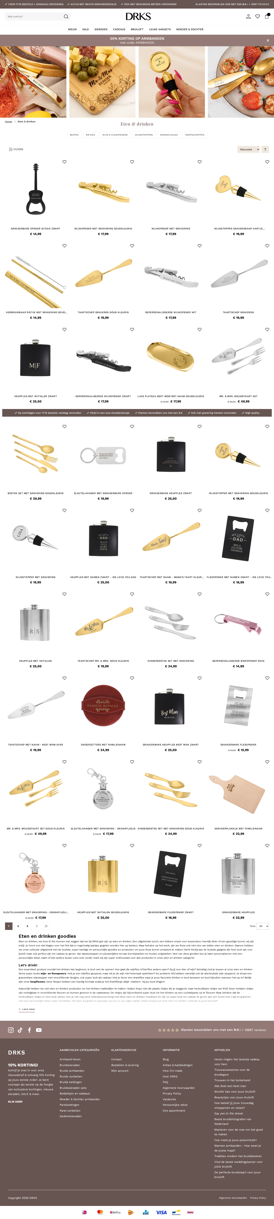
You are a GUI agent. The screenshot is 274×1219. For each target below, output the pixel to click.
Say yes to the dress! (228, 1113)
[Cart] (266, 16)
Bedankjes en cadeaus (75, 1093)
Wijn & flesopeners (115, 135)
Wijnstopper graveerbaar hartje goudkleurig (238, 228)
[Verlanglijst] (257, 16)
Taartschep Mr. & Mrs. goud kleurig (103, 660)
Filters (18, 149)
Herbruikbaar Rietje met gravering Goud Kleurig (35, 312)
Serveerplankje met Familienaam (238, 828)
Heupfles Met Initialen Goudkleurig (103, 912)
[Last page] (46, 926)
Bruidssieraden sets (73, 1088)
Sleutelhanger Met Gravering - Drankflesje (103, 828)
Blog (166, 1059)
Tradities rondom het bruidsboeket (238, 1156)
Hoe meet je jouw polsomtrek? (235, 1140)
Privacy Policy (172, 1093)
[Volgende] (36, 926)
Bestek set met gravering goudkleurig (35, 493)
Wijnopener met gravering (171, 228)
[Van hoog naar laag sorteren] (265, 149)
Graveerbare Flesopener (238, 744)
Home (8, 121)
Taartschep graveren (238, 312)
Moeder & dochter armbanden (80, 1099)
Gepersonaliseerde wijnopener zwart (103, 396)
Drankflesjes (169, 135)
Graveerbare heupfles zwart (171, 493)
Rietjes (90, 135)
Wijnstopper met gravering (36, 577)
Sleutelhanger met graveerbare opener (103, 493)
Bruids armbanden (72, 1070)
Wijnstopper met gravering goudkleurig (238, 493)
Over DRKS (170, 1076)
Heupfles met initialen (35, 660)
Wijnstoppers (144, 135)
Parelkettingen (69, 1105)
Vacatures (169, 1099)
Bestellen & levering (125, 1065)
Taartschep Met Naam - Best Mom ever (35, 744)
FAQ (165, 1082)
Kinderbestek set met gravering (171, 660)
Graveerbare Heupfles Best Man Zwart (171, 744)
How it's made (172, 1070)
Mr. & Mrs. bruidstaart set (238, 396)
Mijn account (119, 1070)
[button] (64, 162)
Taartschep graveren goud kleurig (103, 312)
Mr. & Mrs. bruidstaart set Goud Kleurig (36, 828)
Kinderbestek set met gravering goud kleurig (171, 828)
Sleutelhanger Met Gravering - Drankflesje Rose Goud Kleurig (35, 912)
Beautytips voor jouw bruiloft (234, 1097)
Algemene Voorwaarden (179, 1088)
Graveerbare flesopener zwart (171, 912)
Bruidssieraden (70, 1065)
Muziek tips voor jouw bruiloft (234, 1091)
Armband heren (70, 1059)
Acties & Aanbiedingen (178, 1065)
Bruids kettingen (71, 1082)
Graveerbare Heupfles (238, 912)
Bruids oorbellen (71, 1076)
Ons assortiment (174, 1110)
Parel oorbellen (70, 1110)
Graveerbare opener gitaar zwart (35, 228)
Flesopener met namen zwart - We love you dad (238, 577)
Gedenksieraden (71, 1116)
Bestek (74, 135)
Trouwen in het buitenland (232, 1080)
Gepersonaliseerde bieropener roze (238, 660)
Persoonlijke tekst (175, 1105)
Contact (116, 1059)
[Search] (66, 16)
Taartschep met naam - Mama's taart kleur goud (171, 577)
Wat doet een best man (230, 1086)
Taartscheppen (194, 135)
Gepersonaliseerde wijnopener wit (170, 312)
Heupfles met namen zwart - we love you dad (103, 577)
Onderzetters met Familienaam (103, 744)
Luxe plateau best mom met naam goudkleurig (171, 396)
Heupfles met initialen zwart (35, 396)
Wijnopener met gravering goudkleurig (103, 228)
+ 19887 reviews (259, 4)
